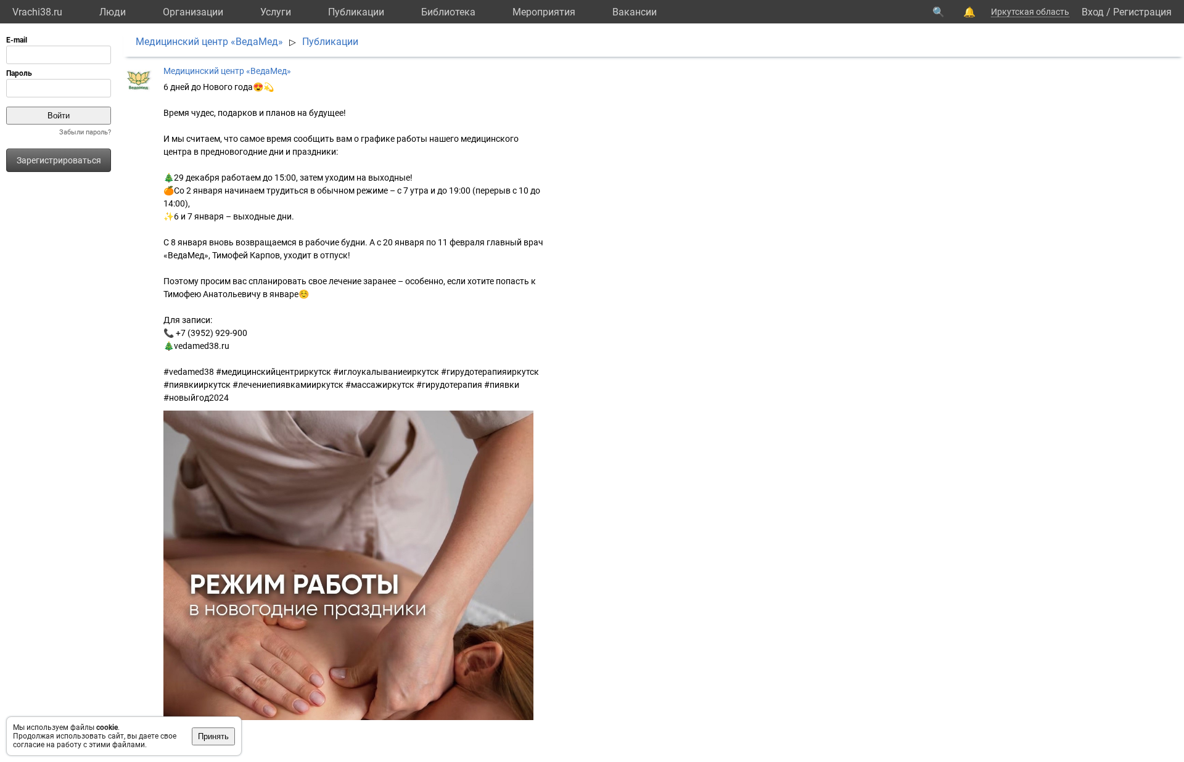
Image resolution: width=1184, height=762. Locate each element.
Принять (213, 736)
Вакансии (634, 12)
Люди (112, 12)
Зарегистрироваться (59, 160)
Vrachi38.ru (37, 12)
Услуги (275, 12)
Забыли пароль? (85, 132)
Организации (193, 12)
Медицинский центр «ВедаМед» (209, 41)
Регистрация (1142, 12)
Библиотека (448, 12)
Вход (1093, 12)
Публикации (356, 12)
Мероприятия (543, 12)
